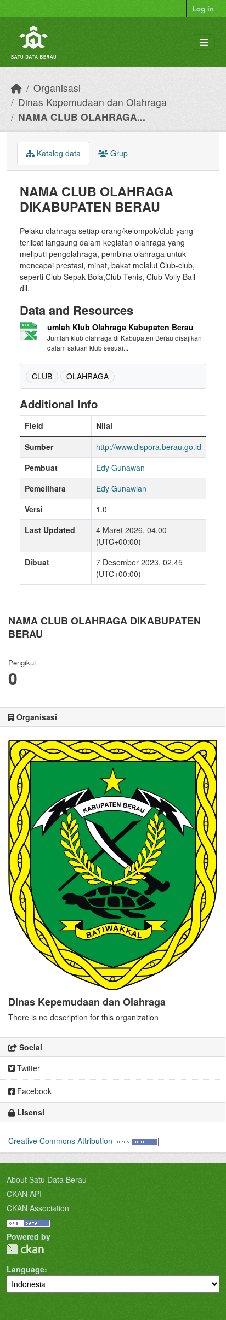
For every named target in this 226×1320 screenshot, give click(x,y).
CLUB (42, 376)
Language (25, 1269)
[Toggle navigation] (204, 42)
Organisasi (57, 88)
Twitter (27, 1067)
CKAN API (24, 1193)
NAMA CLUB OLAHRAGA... (81, 117)
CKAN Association (38, 1207)
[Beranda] (16, 88)
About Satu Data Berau (47, 1179)
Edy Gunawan (120, 467)
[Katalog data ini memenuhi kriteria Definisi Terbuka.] (137, 1140)
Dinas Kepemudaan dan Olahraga (92, 102)
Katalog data (58, 153)
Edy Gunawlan (121, 488)
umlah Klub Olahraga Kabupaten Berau (120, 327)
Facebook (33, 1090)
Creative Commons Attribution (60, 1140)
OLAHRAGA (87, 376)
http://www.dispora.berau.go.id (148, 446)
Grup (118, 153)
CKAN (25, 1249)
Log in (203, 8)
